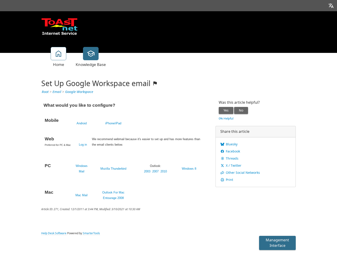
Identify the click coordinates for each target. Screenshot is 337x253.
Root (45, 92)
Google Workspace (79, 92)
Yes (226, 110)
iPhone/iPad (113, 123)
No (241, 110)
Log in (83, 144)
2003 (147, 171)
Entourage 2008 (113, 198)
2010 (163, 171)
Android (82, 123)
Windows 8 (189, 168)
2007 (155, 171)
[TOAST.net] (59, 26)
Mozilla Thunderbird (113, 168)
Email (56, 92)
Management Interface (277, 243)
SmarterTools (91, 233)
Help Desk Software (53, 233)
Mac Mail (81, 195)
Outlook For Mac (113, 192)
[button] (331, 5)
